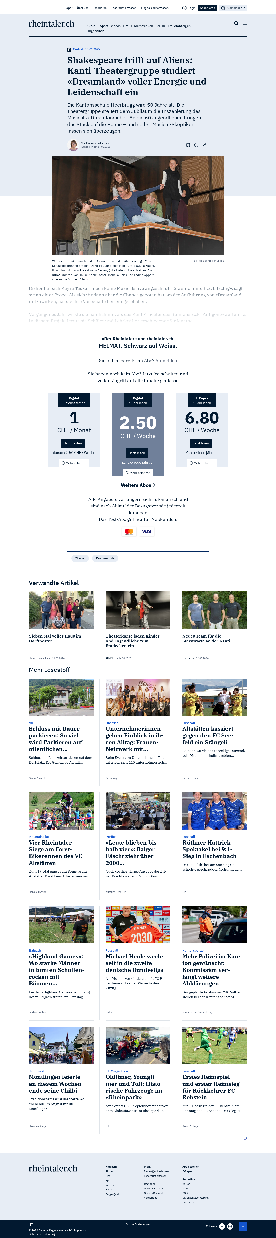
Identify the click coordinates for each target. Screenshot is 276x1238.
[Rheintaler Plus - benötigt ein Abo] (69, 49)
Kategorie (111, 1166)
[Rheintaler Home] (51, 23)
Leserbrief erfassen (123, 8)
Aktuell (91, 26)
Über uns (82, 8)
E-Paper (67, 8)
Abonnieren (207, 8)
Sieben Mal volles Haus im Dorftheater (55, 638)
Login (191, 8)
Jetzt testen (73, 443)
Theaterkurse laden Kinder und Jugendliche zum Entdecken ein (133, 640)
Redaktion (188, 1179)
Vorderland (150, 1197)
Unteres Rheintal (154, 1188)
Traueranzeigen (179, 26)
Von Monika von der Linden (96, 143)
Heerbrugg (188, 658)
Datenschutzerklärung (195, 1197)
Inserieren (100, 8)
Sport (104, 26)
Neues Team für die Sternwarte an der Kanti (206, 638)
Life (126, 26)
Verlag (186, 1184)
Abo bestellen (190, 1166)
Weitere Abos (136, 485)
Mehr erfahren (75, 463)
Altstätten (111, 658)
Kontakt (187, 1188)
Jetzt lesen (137, 453)
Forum (160, 26)
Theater (80, 558)
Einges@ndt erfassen (155, 8)
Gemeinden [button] (235, 8)
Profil (147, 1166)
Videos (116, 26)
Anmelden (166, 360)
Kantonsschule (105, 558)
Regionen (150, 1184)
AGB (185, 1193)
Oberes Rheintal (153, 1193)
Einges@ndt (95, 31)
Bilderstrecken (142, 26)
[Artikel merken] (188, 145)
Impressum (80, 1230)
